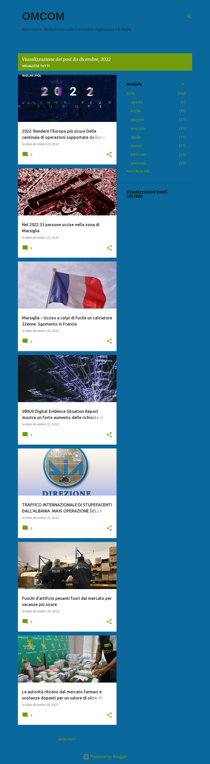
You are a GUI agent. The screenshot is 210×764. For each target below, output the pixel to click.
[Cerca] (189, 16)
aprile (136, 137)
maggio (138, 128)
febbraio (138, 154)
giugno (137, 119)
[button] (109, 154)
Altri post (67, 739)
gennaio (138, 163)
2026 (131, 93)
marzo (136, 145)
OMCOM (43, 16)
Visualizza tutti (36, 66)
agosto (137, 102)
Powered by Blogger (108, 757)
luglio (136, 111)
